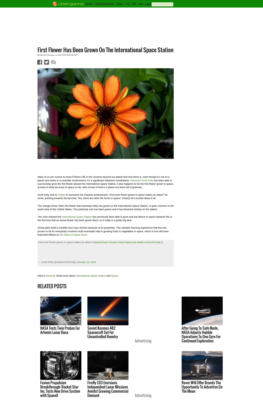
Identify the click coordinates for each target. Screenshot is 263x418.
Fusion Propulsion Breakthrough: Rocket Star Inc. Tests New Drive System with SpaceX (60, 389)
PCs (127, 3)
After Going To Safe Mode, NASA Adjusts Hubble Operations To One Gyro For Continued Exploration (201, 334)
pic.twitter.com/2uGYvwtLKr (148, 242)
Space (114, 275)
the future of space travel (73, 234)
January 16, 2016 (86, 262)
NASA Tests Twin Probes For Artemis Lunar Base (60, 330)
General (50, 275)
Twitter (61, 194)
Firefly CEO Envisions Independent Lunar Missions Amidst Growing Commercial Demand (107, 389)
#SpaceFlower (100, 242)
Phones (120, 3)
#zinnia (113, 242)
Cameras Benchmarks (104, 3)
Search (148, 4)
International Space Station (77, 216)
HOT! (134, 3)
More (141, 3)
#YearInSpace (125, 242)
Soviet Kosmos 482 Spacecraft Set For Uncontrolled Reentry (102, 332)
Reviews (88, 3)
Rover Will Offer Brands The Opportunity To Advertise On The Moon (202, 387)
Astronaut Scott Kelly (141, 180)
